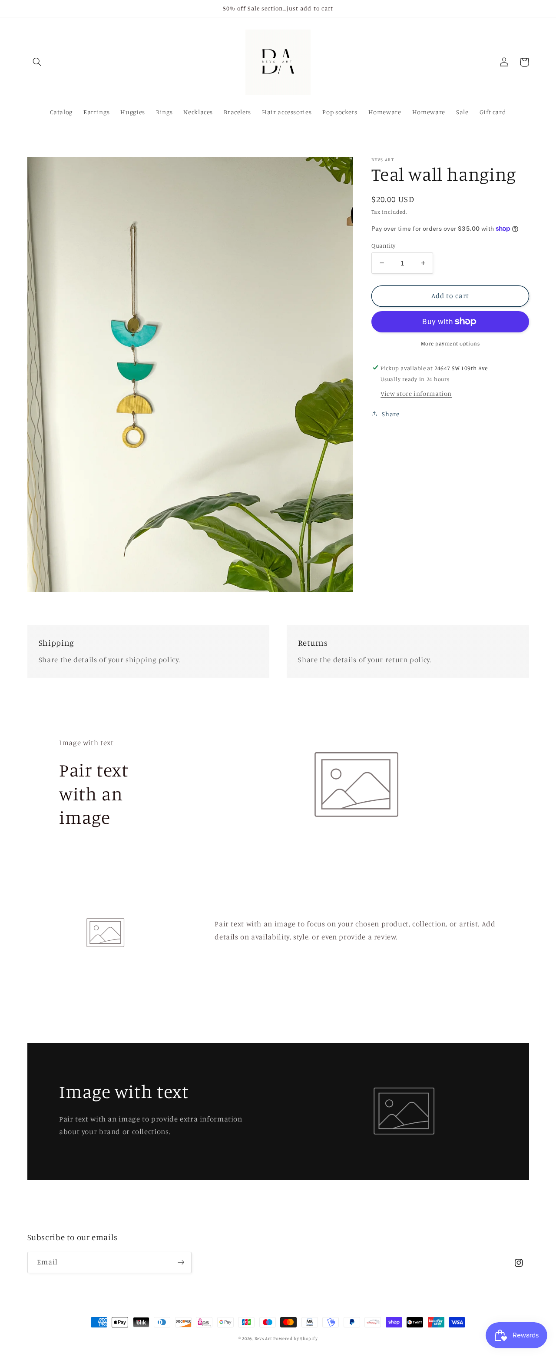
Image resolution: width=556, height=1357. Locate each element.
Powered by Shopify (295, 1338)
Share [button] (390, 413)
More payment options (450, 343)
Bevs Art (264, 1338)
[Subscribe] (181, 1262)
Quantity (383, 245)
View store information (416, 393)
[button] (37, 62)
